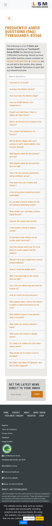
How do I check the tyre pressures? (23, 295)
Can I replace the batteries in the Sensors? (22, 133)
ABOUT (27, 412)
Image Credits (7, 442)
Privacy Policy (7, 433)
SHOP (41, 416)
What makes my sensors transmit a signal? (23, 325)
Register (5, 425)
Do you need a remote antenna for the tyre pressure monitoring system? (24, 203)
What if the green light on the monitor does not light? (24, 277)
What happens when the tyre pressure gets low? (24, 155)
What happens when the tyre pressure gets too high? (24, 164)
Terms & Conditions (9, 429)
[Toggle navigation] (5, 4)
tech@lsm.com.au (10, 466)
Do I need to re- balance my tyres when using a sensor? (25, 345)
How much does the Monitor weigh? (23, 96)
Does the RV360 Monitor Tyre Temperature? (21, 104)
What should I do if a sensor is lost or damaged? (23, 354)
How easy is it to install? (19, 82)
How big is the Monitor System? (22, 89)
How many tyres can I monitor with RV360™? (23, 184)
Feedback (5, 437)
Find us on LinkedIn (10, 478)
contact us (35, 61)
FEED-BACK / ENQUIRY (14, 416)
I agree (23, 522)
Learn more (29, 518)
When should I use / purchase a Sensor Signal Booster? (24, 213)
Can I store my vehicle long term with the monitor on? (25, 287)
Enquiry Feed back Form (17, 61)
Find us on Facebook (11, 472)
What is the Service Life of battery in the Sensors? (25, 123)
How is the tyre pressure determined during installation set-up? (24, 174)
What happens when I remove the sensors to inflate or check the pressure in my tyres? (25, 305)
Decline (39, 518)
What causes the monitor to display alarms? (23, 335)
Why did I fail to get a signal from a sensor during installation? (26, 261)
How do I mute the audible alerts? (22, 269)
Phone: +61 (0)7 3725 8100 (13, 484)
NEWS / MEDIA (39, 412)
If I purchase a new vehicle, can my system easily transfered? (23, 239)
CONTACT (16, 412)
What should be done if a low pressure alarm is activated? (24, 316)
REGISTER (31, 416)
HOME (5, 412)
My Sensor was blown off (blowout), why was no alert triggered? (25, 364)
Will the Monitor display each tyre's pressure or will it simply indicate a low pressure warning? (24, 144)
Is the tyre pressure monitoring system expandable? (24, 193)
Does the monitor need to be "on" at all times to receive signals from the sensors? (24, 250)
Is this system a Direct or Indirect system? (22, 229)
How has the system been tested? (23, 221)
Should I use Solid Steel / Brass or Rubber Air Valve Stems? (22, 113)
